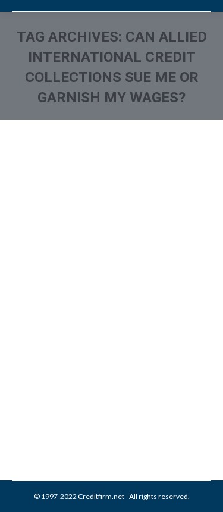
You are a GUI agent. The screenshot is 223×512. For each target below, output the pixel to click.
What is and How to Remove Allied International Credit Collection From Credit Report (111, 319)
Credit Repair (114, 393)
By (98, 406)
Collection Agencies (58, 393)
